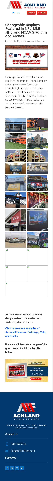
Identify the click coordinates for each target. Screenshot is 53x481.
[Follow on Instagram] (12, 468)
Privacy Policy (33, 428)
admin (10, 41)
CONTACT (42, 13)
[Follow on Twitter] (17, 468)
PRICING (31, 13)
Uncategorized (30, 41)
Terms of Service (21, 428)
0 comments (42, 41)
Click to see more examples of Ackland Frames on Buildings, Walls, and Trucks (25, 332)
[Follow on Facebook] (7, 468)
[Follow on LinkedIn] (22, 468)
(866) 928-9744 (18, 443)
